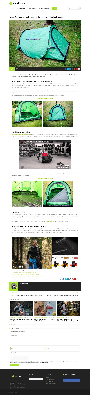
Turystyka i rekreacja (21, 8)
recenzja (59, 279)
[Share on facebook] (65, 69)
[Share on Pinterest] (77, 69)
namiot (48, 279)
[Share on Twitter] (68, 69)
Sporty (12, 8)
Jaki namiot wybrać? (41, 279)
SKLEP (54, 8)
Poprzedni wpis (16, 292)
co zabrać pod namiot (19, 279)
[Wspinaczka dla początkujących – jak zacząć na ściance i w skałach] (45, 308)
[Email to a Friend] (79, 69)
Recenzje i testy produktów (44, 8)
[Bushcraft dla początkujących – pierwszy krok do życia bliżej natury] (21, 308)
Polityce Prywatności (44, 362)
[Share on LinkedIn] (70, 69)
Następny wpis (74, 292)
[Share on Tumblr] (72, 69)
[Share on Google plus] (75, 69)
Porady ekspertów (32, 8)
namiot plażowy (53, 279)
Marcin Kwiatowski (24, 283)
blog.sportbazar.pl (12, 11)
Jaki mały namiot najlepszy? (31, 279)
